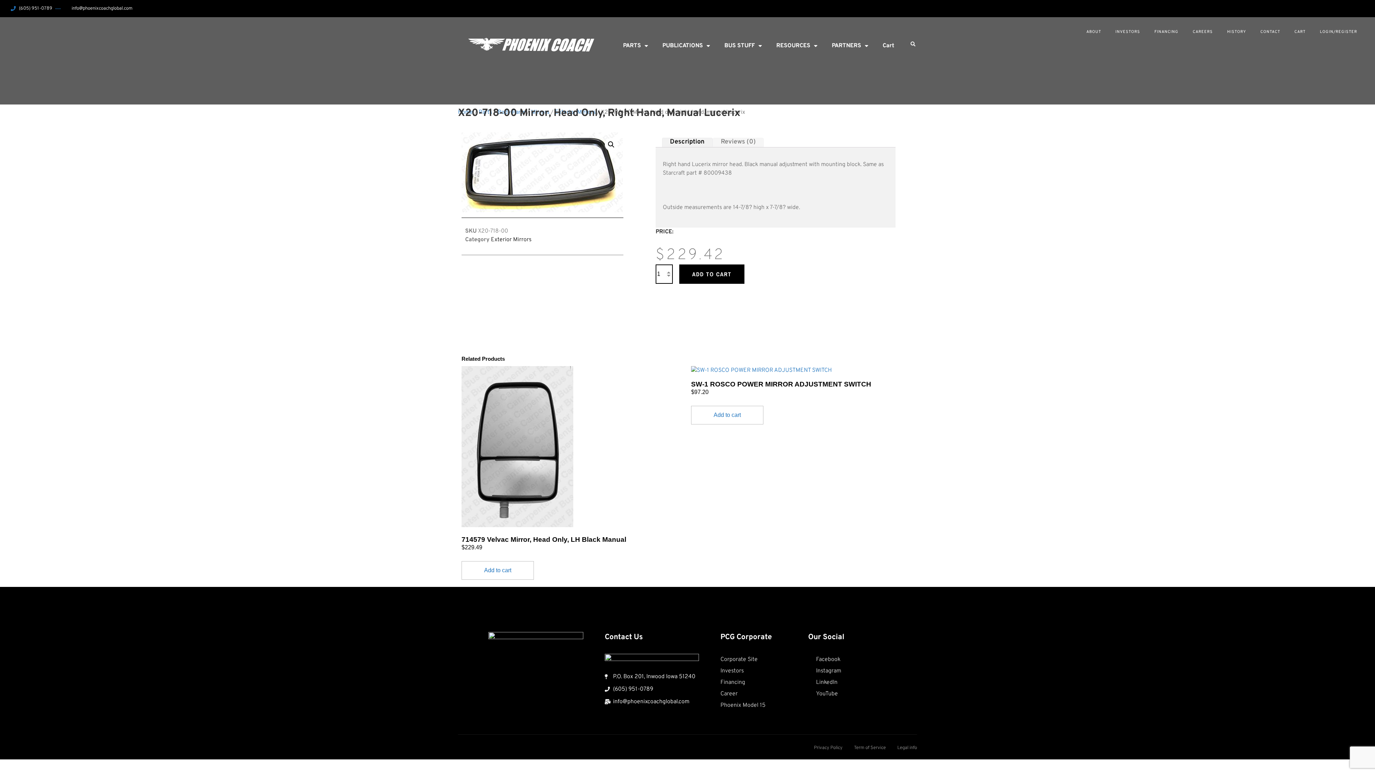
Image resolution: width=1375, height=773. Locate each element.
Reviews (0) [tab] (738, 142)
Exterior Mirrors (511, 239)
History (1236, 31)
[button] (912, 44)
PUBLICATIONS (682, 45)
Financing (1166, 31)
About (1093, 31)
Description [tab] (687, 142)
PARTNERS (846, 45)
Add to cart (712, 274)
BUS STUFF (739, 45)
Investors (1127, 31)
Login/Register (1338, 31)
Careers (1203, 31)
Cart (1300, 31)
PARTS (632, 45)
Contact (1270, 31)
